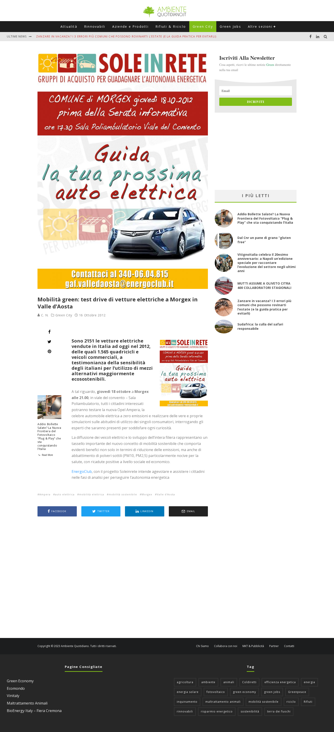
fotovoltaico (216, 692)
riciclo (291, 702)
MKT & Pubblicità (253, 646)
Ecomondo (16, 688)
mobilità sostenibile (123, 494)
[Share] (49, 332)
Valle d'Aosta (166, 494)
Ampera (44, 494)
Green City (203, 26)
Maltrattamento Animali (27, 703)
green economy (244, 692)
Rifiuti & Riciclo (170, 26)
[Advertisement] (122, 578)
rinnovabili (185, 711)
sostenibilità (250, 711)
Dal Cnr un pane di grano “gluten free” (264, 240)
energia (309, 682)
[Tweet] (49, 342)
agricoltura (185, 682)
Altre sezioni (260, 26)
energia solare (188, 692)
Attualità (68, 26)
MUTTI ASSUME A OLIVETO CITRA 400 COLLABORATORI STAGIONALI (264, 285)
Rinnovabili (94, 26)
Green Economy (20, 680)
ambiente (208, 682)
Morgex (147, 494)
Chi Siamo (202, 646)
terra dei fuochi (279, 711)
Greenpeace (297, 692)
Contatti (289, 646)
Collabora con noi (225, 646)
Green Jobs (230, 26)
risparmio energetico (217, 711)
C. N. (44, 315)
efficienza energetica (280, 682)
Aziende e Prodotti (130, 26)
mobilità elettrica (91, 494)
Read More (47, 455)
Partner (274, 646)
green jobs (272, 692)
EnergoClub (82, 471)
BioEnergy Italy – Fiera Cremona (34, 710)
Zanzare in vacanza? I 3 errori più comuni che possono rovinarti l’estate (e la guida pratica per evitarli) (126, 36)
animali (228, 682)
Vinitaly (13, 695)
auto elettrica (65, 494)
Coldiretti (249, 682)
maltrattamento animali (223, 702)
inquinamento (187, 702)
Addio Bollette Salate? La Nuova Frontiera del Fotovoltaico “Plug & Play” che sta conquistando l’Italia (49, 436)
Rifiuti (308, 702)
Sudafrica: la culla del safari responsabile (260, 326)
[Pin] (49, 351)
